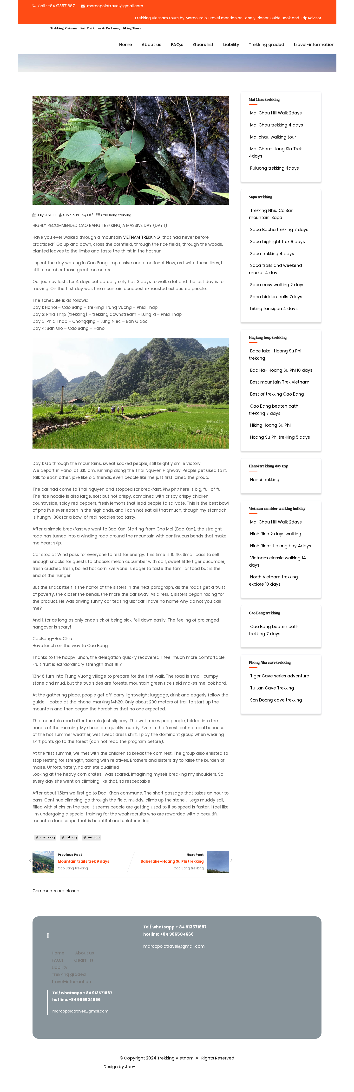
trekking (71, 837)
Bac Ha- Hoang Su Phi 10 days (281, 370)
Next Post (172, 858)
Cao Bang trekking (116, 215)
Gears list (203, 44)
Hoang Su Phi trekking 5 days (280, 437)
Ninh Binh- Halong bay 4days (280, 546)
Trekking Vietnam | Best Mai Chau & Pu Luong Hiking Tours (95, 28)
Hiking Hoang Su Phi (270, 425)
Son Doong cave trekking (276, 700)
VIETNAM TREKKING (141, 237)
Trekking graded (266, 44)
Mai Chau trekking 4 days (276, 125)
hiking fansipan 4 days (274, 308)
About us (151, 44)
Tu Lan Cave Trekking (272, 688)
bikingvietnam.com (156, 1067)
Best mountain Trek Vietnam (279, 382)
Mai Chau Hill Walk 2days (276, 113)
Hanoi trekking (264, 480)
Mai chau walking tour (273, 137)
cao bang (47, 837)
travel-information (314, 44)
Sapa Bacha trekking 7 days (279, 229)
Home (125, 44)
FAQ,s (177, 44)
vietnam (93, 837)
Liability (231, 44)
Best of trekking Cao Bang (277, 394)
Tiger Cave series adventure (279, 676)
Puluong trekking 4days (274, 168)
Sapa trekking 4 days (272, 254)
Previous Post (83, 858)
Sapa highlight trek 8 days (277, 242)
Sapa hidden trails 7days (276, 297)
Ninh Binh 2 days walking (275, 534)
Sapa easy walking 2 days (277, 285)
